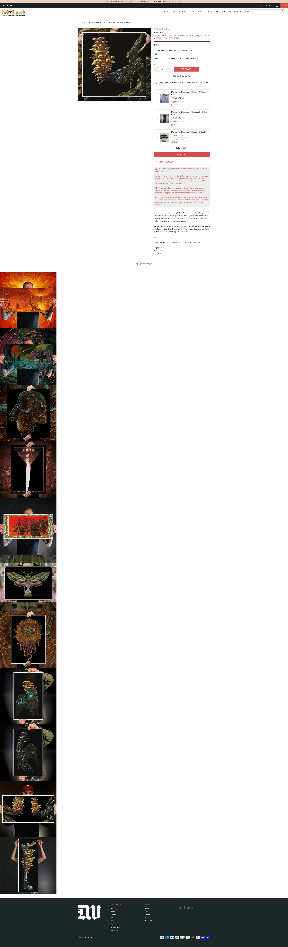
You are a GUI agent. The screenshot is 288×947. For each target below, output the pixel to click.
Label (173, 12)
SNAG (127, 2)
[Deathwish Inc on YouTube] (11, 5)
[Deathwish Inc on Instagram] (14, 5)
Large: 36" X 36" (190, 58)
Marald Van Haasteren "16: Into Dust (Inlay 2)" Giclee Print (28, 752)
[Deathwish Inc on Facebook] (7, 5)
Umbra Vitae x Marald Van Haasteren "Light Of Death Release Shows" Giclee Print (28, 469)
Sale (210, 12)
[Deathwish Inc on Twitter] (4, 5)
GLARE (177, 2)
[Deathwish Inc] (24, 13)
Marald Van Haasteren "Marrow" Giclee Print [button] (189, 132)
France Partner (221, 12)
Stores (201, 12)
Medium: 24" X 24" (175, 58)
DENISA (160, 2)
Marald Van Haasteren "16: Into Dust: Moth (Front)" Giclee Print (28, 583)
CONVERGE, (143, 2)
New (166, 12)
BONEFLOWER (168, 2)
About (147, 908)
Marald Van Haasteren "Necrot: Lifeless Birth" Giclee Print (28, 356)
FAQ (146, 912)
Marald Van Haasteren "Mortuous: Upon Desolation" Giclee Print (28, 300)
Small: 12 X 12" (160, 58)
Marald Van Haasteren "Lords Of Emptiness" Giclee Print (28, 413)
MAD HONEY (134, 2)
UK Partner (235, 12)
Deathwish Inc (87, 937)
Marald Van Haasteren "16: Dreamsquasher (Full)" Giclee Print (28, 809)
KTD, (123, 2)
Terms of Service (150, 921)
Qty (155, 65)
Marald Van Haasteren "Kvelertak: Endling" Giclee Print (28, 526)
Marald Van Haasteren (162, 29)
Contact (147, 915)
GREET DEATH (152, 2)
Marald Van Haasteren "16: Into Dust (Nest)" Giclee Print (28, 639)
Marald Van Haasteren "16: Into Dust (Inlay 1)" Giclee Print (28, 696)
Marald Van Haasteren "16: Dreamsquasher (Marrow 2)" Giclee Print (28, 865)
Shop (192, 12)
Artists (182, 12)
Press (147, 918)
